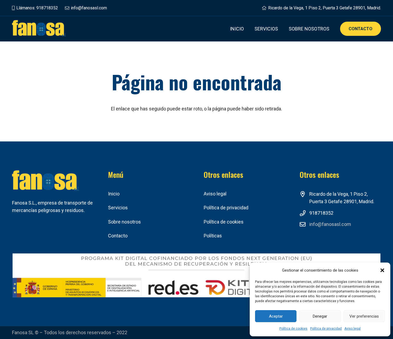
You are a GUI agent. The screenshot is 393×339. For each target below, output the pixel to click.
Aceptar (276, 316)
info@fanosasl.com (330, 224)
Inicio (114, 194)
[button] (382, 270)
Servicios (118, 207)
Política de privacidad (326, 328)
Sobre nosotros (124, 222)
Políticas (213, 235)
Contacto (118, 235)
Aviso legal (352, 328)
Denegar (320, 316)
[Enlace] (39, 28)
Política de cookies (293, 328)
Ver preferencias (364, 316)
